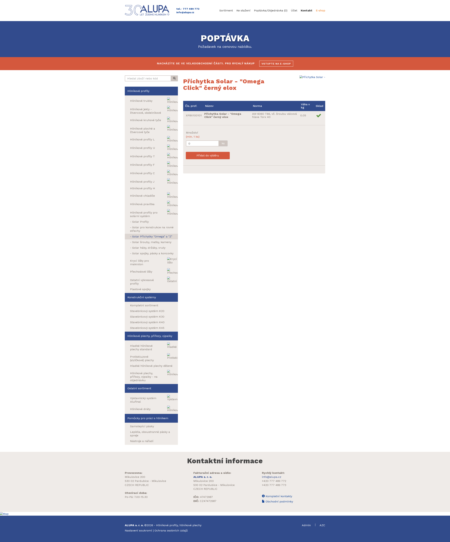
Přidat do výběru (208, 155)
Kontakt (306, 10)
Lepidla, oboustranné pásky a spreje (150, 433)
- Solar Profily (139, 221)
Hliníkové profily (138, 91)
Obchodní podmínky (279, 501)
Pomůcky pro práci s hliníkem (147, 418)
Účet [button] (294, 10)
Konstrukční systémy (141, 297)
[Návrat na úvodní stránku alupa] (148, 10)
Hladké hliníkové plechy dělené (151, 365)
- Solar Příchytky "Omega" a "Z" (151, 236)
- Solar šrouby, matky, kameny (150, 242)
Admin (307, 525)
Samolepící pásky (142, 426)
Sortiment (226, 10)
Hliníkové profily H (142, 188)
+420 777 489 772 (274, 481)
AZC (322, 525)
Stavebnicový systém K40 (147, 322)
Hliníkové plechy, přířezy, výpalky (149, 336)
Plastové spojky (140, 289)
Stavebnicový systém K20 (147, 311)
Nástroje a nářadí (141, 441)
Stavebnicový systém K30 (147, 316)
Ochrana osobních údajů (171, 530)
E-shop (320, 10)
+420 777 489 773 (274, 485)
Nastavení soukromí (138, 530)
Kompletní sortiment (144, 305)
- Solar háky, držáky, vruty (147, 247)
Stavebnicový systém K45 (147, 328)
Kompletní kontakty (278, 496)
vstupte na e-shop (276, 63)
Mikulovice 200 (135, 477)
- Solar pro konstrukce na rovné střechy (151, 229)
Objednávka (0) (270, 10)
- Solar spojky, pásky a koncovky (151, 253)
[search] (174, 78)
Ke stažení (243, 10)
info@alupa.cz (185, 12)
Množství (193, 134)
